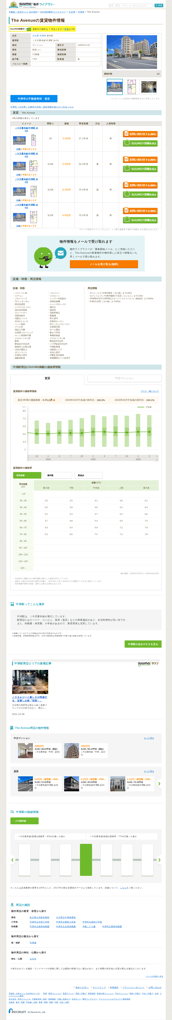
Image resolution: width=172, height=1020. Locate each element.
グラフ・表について (150, 391)
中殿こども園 (89, 926)
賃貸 (66, 29)
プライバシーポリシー (133, 987)
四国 (51, 1002)
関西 (46, 1002)
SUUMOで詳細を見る (140, 143)
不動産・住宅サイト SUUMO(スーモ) (24, 993)
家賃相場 (91, 993)
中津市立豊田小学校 (66, 922)
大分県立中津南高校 (66, 917)
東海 (40, 1002)
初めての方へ (82, 987)
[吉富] (65, 860)
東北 (17, 1002)
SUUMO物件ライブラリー (53, 12)
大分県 (72, 12)
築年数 (50, 475)
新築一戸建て (135, 993)
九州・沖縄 (64, 1002)
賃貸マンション (54, 993)
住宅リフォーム (24, 999)
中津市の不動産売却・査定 (34, 98)
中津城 (33, 943)
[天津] (147, 860)
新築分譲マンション (105, 993)
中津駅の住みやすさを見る (143, 644)
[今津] (127, 860)
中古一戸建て (147, 993)
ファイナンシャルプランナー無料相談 (114, 999)
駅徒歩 (81, 475)
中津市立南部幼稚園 (39, 926)
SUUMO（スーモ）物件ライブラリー (31, 5)
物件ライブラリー (89, 999)
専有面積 (20, 475)
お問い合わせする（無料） (140, 134)
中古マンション (121, 993)
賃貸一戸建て (81, 993)
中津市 (81, 12)
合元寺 (33, 959)
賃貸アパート (68, 993)
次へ (159, 860)
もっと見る (149, 738)
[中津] (86, 860)
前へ (12, 860)
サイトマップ (99, 987)
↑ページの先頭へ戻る (154, 976)
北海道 (11, 1002)
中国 (56, 1002)
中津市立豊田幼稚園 (112, 926)
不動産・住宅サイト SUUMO (23, 12)
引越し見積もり (63, 999)
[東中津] (106, 860)
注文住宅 (12, 999)
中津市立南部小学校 (92, 922)
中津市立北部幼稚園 (66, 926)
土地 (156, 993)
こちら (123, 888)
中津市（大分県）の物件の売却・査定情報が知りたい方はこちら (42, 107)
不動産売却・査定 (39, 999)
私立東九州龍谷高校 (39, 917)
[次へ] (159, 784)
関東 (23, 1002)
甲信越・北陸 (31, 1002)
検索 (160, 5)
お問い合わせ (155, 987)
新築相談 (52, 999)
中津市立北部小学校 (39, 922)
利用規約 (114, 987)
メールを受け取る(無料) (104, 264)
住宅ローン (76, 999)
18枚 (18, 149)
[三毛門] (45, 860)
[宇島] (24, 860)
